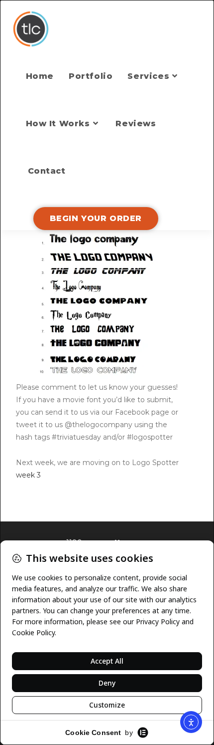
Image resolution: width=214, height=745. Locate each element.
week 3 (28, 475)
